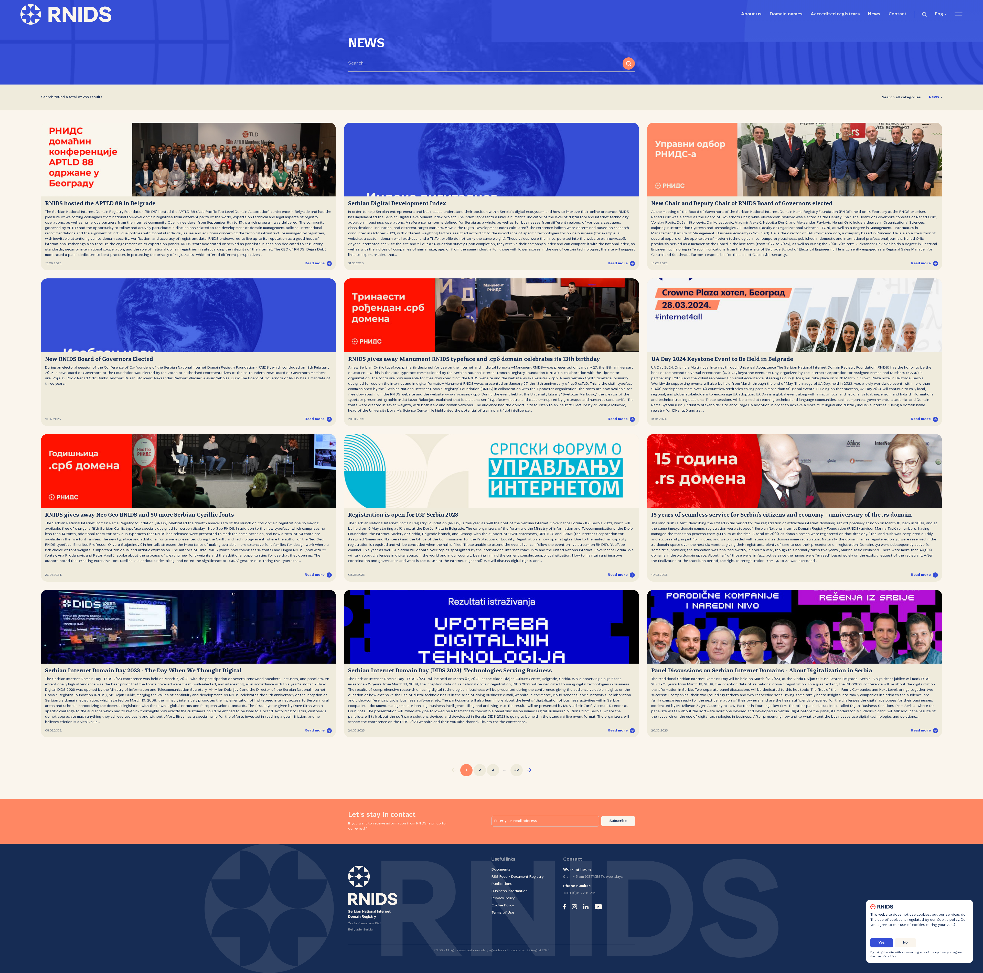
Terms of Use (503, 912)
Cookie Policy (503, 905)
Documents (501, 869)
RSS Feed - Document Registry (517, 876)
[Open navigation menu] (959, 14)
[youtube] (598, 906)
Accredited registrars (835, 14)
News (874, 14)
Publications (502, 884)
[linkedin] (586, 906)
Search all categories (901, 97)
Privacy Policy (503, 898)
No (905, 942)
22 (516, 770)
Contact (897, 14)
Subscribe (618, 821)
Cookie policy (948, 920)
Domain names (786, 14)
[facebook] (564, 906)
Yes (882, 942)
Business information (510, 891)
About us (751, 14)
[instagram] (574, 906)
